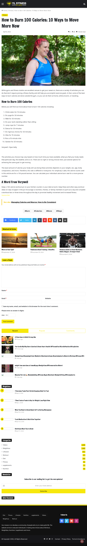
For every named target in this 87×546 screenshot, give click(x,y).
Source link (6, 195)
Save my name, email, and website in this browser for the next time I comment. (30, 306)
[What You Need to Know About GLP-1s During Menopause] (7, 413)
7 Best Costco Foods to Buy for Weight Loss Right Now (32, 400)
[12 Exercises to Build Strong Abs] (7, 340)
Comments (70, 331)
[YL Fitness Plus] (16, 3)
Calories (38, 211)
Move (49, 211)
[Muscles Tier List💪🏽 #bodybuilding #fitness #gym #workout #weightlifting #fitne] (7, 378)
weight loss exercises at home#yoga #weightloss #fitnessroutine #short (39, 365)
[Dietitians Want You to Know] (7, 432)
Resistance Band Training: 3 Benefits (42, 250)
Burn (28, 211)
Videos (5, 445)
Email (4, 298)
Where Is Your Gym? (8, 250)
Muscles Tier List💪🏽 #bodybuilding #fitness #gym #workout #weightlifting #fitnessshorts (45, 375)
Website (48, 298)
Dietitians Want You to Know (24, 429)
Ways (59, 211)
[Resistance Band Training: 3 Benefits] (43, 240)
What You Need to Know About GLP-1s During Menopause (33, 410)
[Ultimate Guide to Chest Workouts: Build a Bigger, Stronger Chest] (72, 240)
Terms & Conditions (78, 539)
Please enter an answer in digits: (13, 311)
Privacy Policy (66, 539)
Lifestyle (6, 452)
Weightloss (6, 448)
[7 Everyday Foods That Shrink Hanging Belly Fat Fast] (7, 394)
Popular (42, 331)
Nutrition (6, 469)
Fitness (10, 10)
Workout (5, 455)
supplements (7, 465)
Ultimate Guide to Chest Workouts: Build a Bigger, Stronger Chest (71, 251)
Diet (4, 458)
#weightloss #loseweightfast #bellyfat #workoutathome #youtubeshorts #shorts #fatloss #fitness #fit (49, 356)
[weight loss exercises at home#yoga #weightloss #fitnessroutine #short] (7, 368)
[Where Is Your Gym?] (14, 240)
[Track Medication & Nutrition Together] (7, 422)
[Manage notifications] (82, 541)
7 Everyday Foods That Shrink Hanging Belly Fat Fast (32, 391)
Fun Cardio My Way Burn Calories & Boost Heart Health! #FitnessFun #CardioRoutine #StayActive (47, 347)
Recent (15, 331)
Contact (57, 539)
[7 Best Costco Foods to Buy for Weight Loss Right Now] (7, 403)
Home (5, 10)
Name (4, 290)
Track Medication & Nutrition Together (28, 419)
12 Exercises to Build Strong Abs (25, 337)
